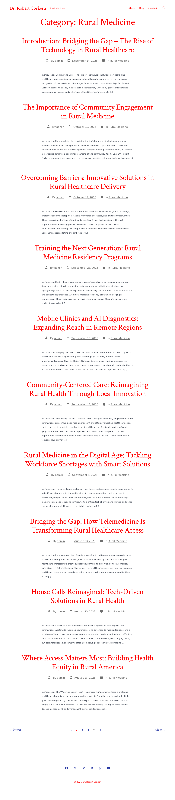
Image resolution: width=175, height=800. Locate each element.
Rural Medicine (119, 61)
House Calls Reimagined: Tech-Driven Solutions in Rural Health (87, 596)
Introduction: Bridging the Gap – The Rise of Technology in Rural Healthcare (87, 45)
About (131, 8)
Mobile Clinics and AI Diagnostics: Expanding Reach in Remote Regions (87, 322)
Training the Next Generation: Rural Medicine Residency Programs (87, 252)
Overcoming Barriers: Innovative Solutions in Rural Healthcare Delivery (87, 182)
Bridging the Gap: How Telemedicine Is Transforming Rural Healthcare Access (87, 525)
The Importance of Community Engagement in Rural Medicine (88, 111)
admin (59, 61)
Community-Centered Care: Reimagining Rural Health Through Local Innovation (87, 389)
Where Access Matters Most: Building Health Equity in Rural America (87, 662)
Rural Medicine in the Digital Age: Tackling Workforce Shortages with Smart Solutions (87, 459)
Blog (141, 8)
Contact (152, 8)
